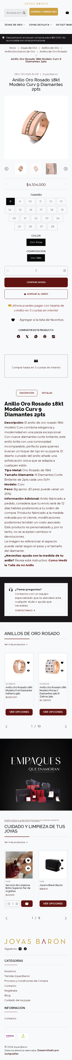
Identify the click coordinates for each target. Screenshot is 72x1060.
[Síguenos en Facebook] (25, 949)
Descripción (27, 393)
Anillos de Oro (50, 48)
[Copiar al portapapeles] (53, 337)
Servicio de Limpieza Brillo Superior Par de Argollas (18, 888)
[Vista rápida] (28, 671)
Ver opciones (19, 711)
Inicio (12, 48)
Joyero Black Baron (51, 885)
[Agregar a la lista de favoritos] (28, 663)
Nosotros (10, 971)
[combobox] (15, 13)
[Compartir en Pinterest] (44, 337)
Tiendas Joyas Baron (17, 976)
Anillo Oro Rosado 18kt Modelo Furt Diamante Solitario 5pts (19, 690)
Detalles (47, 393)
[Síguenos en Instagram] (20, 949)
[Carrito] (67, 13)
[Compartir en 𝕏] (27, 337)
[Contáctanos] (36, 599)
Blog (7, 995)
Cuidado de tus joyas (17, 1000)
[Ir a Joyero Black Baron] (53, 865)
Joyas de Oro (13, 24)
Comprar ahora (36, 282)
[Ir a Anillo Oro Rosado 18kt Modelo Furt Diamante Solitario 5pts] (19, 667)
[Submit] (24, 13)
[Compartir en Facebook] (18, 337)
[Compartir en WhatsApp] (36, 337)
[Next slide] (65, 168)
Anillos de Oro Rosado (53, 51)
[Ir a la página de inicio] (36, 4)
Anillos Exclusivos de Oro (20, 51)
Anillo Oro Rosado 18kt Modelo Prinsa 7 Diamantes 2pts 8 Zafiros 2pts (53, 692)
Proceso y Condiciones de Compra (26, 980)
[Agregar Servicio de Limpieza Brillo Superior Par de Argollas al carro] (27, 903)
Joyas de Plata (39, 24)
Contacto (10, 985)
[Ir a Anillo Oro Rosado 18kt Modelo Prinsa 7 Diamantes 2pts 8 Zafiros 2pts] (53, 667)
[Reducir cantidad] (8, 270)
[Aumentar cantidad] (65, 270)
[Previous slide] (7, 168)
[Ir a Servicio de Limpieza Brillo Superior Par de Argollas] (19, 865)
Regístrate (10, 990)
